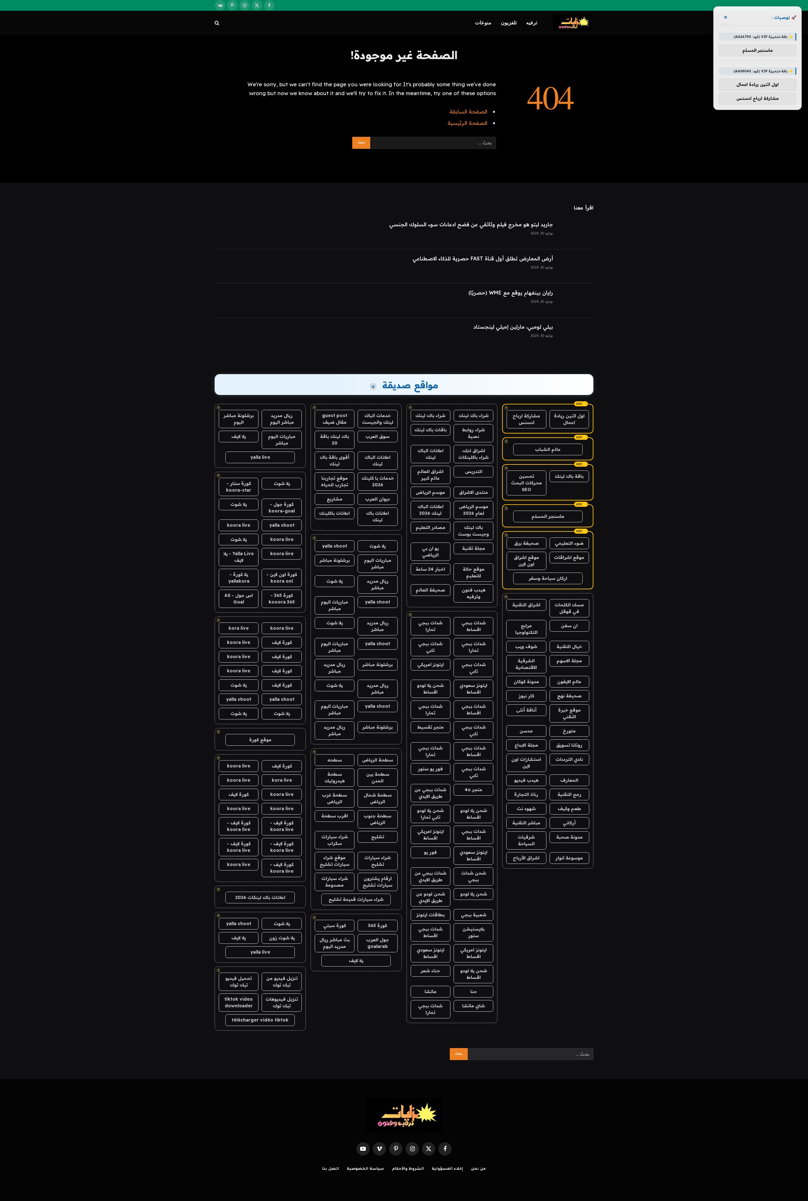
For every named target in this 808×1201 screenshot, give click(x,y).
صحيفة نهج (569, 696)
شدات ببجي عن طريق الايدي (430, 793)
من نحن (478, 1169)
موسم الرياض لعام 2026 (473, 510)
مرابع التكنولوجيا (526, 629)
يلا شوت (377, 546)
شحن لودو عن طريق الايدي (430, 897)
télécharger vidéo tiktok (260, 1020)
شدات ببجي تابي (430, 647)
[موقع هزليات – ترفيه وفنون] (573, 23)
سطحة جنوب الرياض (377, 819)
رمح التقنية (569, 794)
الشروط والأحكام (408, 1169)
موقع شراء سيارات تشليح (334, 861)
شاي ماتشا (473, 1006)
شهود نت (526, 808)
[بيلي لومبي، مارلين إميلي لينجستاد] (576, 335)
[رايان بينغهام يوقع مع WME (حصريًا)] (576, 300)
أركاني (569, 823)
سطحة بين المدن (377, 777)
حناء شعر (430, 971)
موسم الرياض (430, 492)
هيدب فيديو (526, 780)
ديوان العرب (377, 499)
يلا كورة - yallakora (238, 578)
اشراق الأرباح (526, 858)
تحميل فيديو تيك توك (238, 981)
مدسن (526, 731)
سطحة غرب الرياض (334, 798)
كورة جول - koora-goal (282, 507)
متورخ (569, 731)
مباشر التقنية (526, 823)
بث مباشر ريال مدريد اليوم (334, 943)
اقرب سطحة (334, 816)
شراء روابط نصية (473, 433)
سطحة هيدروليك (334, 777)
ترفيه (531, 23)
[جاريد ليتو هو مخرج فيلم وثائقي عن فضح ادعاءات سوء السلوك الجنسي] (576, 232)
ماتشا (431, 991)
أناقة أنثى (526, 710)
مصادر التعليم (430, 527)
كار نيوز (526, 696)
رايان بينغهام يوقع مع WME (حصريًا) (510, 292)
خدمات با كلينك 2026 (377, 481)
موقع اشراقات (569, 557)
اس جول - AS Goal (238, 598)
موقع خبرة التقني (569, 713)
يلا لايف (356, 960)
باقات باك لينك (430, 430)
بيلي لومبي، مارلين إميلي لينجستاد (513, 327)
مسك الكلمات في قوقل (569, 608)
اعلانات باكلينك (334, 513)
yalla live (260, 457)
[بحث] (218, 23)
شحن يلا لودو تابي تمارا (430, 814)
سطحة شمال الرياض (378, 798)
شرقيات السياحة (526, 840)
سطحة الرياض (377, 760)
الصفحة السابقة (468, 111)
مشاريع (334, 499)
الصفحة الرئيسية (467, 122)
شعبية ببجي (473, 915)
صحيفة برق (526, 543)
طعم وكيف (569, 808)
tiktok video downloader (238, 1002)
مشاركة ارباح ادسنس (526, 419)
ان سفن (569, 625)
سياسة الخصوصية (365, 1169)
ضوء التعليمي (569, 543)
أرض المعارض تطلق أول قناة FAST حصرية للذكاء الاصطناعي (483, 258)
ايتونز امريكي (430, 664)
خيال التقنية (569, 646)
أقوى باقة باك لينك (334, 460)
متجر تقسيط (430, 727)
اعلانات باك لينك (377, 516)
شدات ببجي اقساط (473, 626)
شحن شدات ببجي (473, 876)
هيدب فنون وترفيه (473, 593)
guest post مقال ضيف (334, 419)
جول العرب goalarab (377, 943)
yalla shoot (334, 546)
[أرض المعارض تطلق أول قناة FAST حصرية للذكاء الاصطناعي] (576, 266)
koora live (238, 525)
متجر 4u (473, 789)
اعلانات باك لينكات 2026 (260, 897)
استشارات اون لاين (526, 762)
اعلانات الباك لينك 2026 (430, 510)
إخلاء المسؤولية (447, 1169)
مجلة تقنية (473, 548)
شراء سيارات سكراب (334, 840)
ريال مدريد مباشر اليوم (282, 419)
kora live (239, 628)
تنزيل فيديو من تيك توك (282, 981)
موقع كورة (260, 740)
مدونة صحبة (569, 837)
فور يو (430, 852)
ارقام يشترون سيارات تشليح (377, 882)
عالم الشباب (548, 449)
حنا (473, 991)
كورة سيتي (334, 925)
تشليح (377, 837)
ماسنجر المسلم (548, 516)
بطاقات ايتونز (430, 915)
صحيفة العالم (430, 590)
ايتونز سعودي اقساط (473, 688)
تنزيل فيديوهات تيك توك (281, 1002)
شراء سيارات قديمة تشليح (356, 899)
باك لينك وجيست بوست (473, 531)
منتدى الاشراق (473, 492)
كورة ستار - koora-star (238, 487)
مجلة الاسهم (569, 661)
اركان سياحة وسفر (548, 578)
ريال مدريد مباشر (378, 584)
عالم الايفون (569, 681)
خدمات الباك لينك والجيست (377, 419)
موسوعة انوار (569, 858)
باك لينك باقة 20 (334, 440)
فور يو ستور (430, 769)
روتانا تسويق (569, 745)
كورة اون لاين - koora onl (281, 578)
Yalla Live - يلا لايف (238, 557)
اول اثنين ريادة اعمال (569, 419)
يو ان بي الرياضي (430, 551)
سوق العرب (377, 436)
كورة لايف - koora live (282, 826)
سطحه (334, 760)
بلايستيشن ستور (473, 932)
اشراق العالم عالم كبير (430, 475)
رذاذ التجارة (526, 794)
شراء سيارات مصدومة (334, 882)
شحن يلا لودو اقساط (430, 688)
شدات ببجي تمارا (430, 626)
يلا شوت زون (282, 938)
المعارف (569, 780)
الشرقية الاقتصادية (526, 664)
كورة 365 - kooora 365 (282, 598)
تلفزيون (509, 23)
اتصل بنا (330, 1169)
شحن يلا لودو (473, 894)
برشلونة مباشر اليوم (238, 419)
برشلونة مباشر (334, 560)
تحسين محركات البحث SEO (526, 482)
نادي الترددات (569, 759)
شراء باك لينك (474, 415)
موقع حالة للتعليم (473, 572)
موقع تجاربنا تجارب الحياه (334, 481)
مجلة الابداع (526, 745)
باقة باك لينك (569, 476)
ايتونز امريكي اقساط (430, 834)
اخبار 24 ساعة (430, 569)
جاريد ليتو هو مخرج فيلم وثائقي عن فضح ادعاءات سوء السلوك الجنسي (471, 224)
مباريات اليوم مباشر (377, 563)
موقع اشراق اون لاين (526, 561)
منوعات (483, 23)
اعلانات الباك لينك (430, 454)
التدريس (473, 471)
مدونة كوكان (526, 681)
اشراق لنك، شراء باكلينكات (473, 454)
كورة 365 (377, 925)
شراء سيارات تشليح (377, 861)
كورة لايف (282, 642)
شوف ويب (526, 646)
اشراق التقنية (526, 605)
